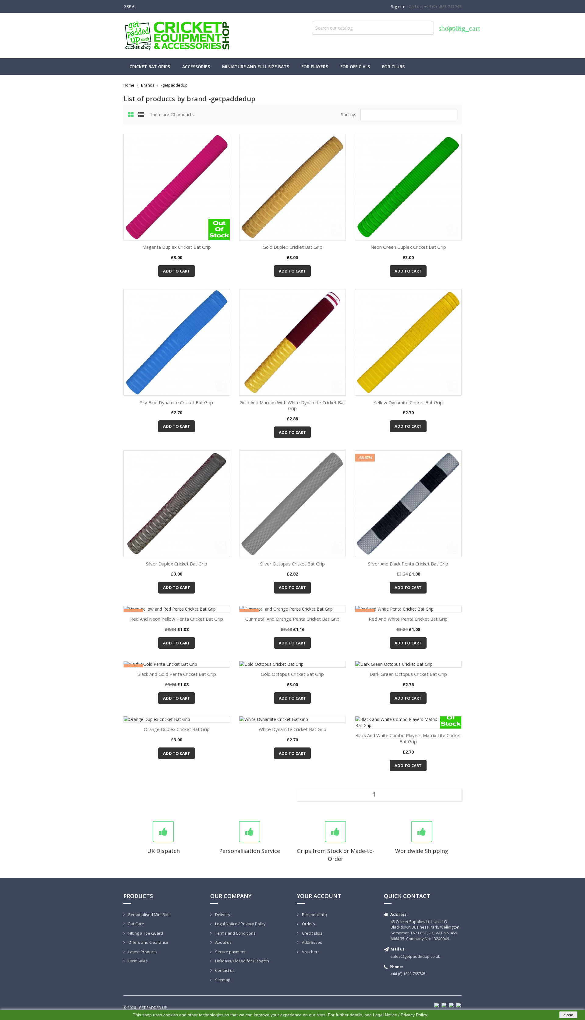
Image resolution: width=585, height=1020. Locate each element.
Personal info (314, 914)
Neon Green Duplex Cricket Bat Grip (408, 247)
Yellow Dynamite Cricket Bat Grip (408, 402)
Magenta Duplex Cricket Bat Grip (176, 247)
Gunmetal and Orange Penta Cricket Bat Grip (292, 619)
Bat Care (135, 923)
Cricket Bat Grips (149, 67)
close (568, 1014)
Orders (308, 923)
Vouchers (310, 951)
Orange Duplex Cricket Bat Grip (177, 729)
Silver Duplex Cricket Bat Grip (176, 564)
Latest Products (142, 951)
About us (223, 942)
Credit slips (311, 933)
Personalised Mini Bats (149, 914)
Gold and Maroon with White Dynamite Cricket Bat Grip (292, 405)
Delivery (222, 914)
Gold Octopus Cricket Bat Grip (292, 674)
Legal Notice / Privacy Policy (240, 923)
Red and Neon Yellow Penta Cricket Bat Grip (176, 619)
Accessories (196, 67)
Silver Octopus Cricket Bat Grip (292, 564)
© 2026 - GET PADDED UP (145, 1007)
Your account (319, 896)
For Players (314, 67)
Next (456, 793)
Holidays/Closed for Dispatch (241, 961)
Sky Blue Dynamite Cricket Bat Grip (176, 402)
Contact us (224, 970)
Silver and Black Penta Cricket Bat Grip (408, 564)
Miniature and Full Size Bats (255, 67)
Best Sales (137, 961)
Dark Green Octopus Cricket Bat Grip (408, 674)
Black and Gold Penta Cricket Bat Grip (176, 674)
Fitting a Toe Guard (145, 933)
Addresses (311, 942)
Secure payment (230, 951)
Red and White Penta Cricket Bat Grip (408, 619)
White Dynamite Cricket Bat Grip (292, 729)
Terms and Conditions (235, 933)
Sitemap (222, 980)
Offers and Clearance (147, 942)
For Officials (355, 67)
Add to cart (176, 271)
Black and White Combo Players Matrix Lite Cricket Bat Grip (408, 738)
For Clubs (393, 67)
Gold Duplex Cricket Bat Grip (292, 247)
